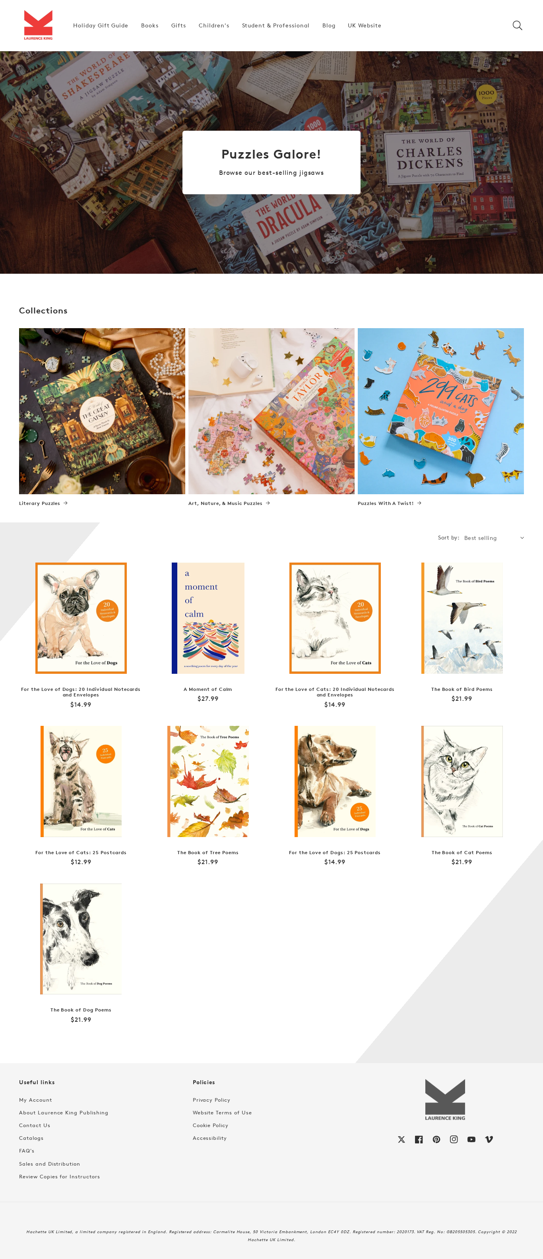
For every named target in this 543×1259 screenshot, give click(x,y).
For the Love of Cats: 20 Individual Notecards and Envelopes (335, 692)
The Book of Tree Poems (208, 852)
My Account (35, 1100)
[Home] (38, 25)
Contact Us (34, 1125)
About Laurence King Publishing (64, 1112)
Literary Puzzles (39, 503)
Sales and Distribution (49, 1163)
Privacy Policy (212, 1100)
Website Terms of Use (222, 1112)
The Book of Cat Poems (462, 852)
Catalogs (31, 1138)
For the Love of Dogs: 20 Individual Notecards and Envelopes (81, 692)
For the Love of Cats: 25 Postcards (81, 852)
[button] (517, 25)
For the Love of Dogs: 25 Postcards (335, 852)
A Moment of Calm (208, 689)
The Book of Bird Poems (462, 689)
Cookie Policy (211, 1125)
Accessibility (210, 1138)
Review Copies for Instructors (59, 1176)
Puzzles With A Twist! (386, 503)
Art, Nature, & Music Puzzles (225, 503)
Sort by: (449, 537)
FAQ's (27, 1150)
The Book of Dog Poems (81, 1010)
